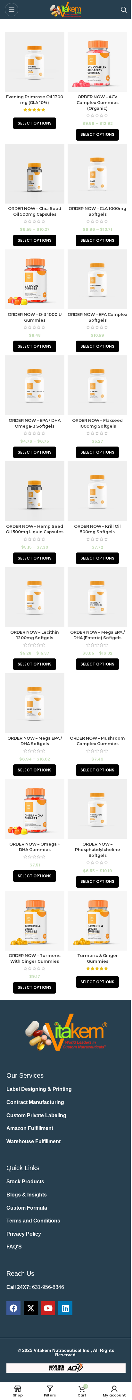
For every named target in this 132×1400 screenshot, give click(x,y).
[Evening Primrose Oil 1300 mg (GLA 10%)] (34, 62)
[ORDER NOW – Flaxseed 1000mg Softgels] (97, 385)
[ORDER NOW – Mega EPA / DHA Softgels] (34, 703)
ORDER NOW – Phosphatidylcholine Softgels (97, 850)
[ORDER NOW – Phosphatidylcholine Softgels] (97, 809)
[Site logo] (65, 9)
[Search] (124, 9)
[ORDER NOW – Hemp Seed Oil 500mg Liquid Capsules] (34, 491)
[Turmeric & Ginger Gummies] (97, 921)
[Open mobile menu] (11, 9)
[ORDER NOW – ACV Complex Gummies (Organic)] (97, 62)
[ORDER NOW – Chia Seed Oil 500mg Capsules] (34, 174)
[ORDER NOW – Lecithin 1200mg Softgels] (34, 597)
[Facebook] (13, 1308)
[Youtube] (48, 1308)
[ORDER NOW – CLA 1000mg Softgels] (97, 174)
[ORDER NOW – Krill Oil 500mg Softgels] (97, 491)
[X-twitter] (31, 1308)
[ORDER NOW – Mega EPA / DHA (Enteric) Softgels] (97, 597)
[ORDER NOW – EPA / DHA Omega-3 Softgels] (34, 385)
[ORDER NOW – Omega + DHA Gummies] (34, 809)
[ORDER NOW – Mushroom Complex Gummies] (97, 703)
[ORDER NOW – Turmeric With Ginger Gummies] (34, 921)
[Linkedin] (65, 1308)
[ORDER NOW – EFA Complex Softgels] (97, 279)
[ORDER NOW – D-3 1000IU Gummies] (34, 279)
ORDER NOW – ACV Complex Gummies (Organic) (98, 102)
